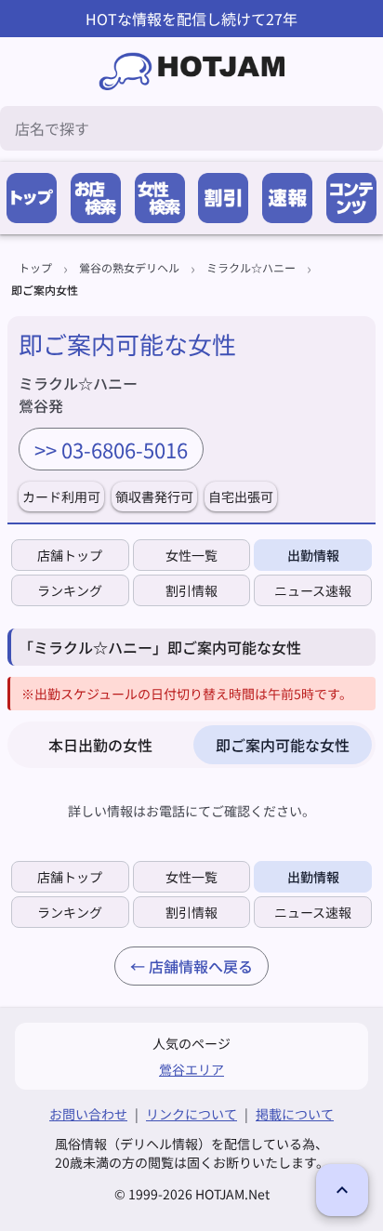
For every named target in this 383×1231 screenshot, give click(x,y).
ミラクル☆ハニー (251, 267)
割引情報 (191, 590)
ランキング (69, 590)
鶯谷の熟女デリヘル (129, 267)
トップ (35, 267)
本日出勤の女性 (100, 745)
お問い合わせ (88, 1114)
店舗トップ (69, 555)
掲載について (295, 1114)
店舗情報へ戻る (201, 966)
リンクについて (191, 1114)
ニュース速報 (312, 590)
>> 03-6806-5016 (111, 449)
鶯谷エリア (191, 1069)
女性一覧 (191, 555)
